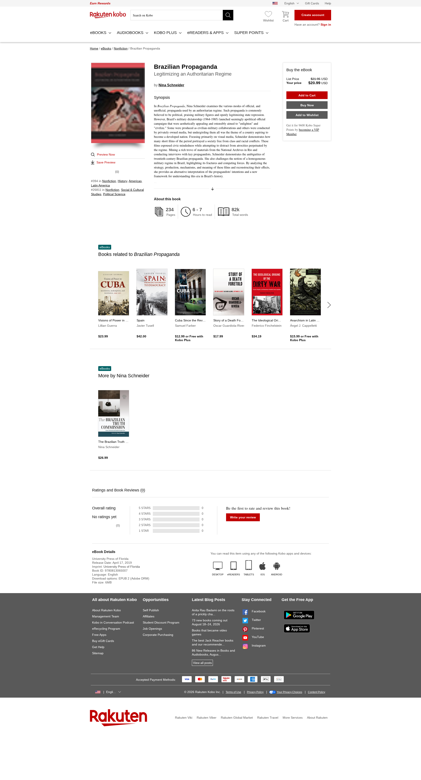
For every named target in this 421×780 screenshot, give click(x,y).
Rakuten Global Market (237, 717)
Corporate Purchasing (158, 634)
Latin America (100, 185)
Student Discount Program (161, 622)
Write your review (243, 517)
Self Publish (151, 610)
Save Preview (105, 162)
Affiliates (148, 616)
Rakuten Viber (206, 717)
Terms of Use (233, 692)
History (122, 181)
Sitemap (97, 653)
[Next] (329, 305)
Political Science (114, 194)
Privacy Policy (255, 692)
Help (328, 3)
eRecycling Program (106, 628)
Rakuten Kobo (108, 15)
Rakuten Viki (183, 717)
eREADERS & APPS (206, 32)
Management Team (105, 616)
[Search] (228, 15)
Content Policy (316, 692)
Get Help (98, 647)
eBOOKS (98, 32)
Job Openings (152, 628)
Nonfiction (109, 181)
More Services (293, 717)
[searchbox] (181, 15)
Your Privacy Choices (289, 692)
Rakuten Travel (267, 717)
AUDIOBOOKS (130, 32)
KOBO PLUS (166, 32)
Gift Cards (312, 3)
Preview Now (106, 154)
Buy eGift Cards (103, 641)
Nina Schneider (171, 85)
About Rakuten (317, 717)
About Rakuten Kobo (106, 610)
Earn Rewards (100, 3)
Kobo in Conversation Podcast (113, 622)
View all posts (202, 663)
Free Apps (99, 634)
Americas (135, 181)
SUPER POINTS (249, 32)
